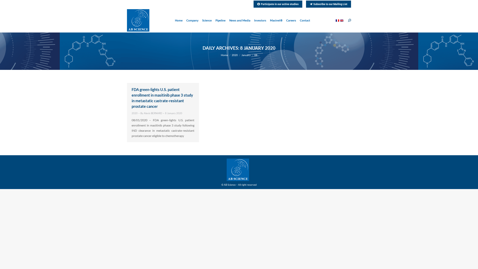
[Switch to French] (338, 20)
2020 (135, 113)
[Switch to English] (342, 20)
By (151, 113)
